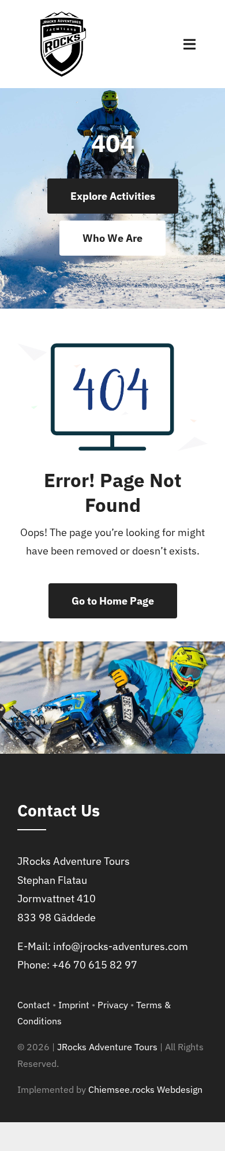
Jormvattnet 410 (56, 898)
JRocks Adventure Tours (73, 861)
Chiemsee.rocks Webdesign (145, 1089)
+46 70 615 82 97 (94, 964)
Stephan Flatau (52, 880)
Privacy (112, 1005)
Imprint (73, 1005)
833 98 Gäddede (56, 917)
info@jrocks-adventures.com (120, 946)
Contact (33, 1005)
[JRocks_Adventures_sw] (63, 16)
